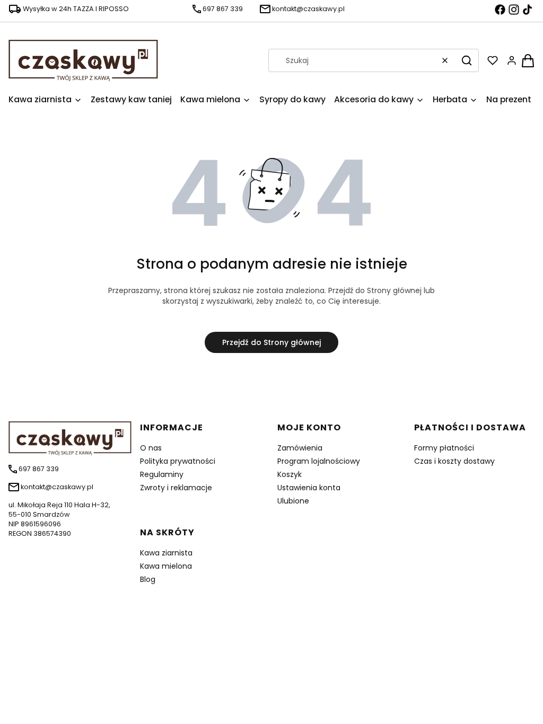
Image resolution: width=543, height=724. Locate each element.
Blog (147, 579)
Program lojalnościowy (318, 461)
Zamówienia (299, 448)
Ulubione (293, 501)
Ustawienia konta (308, 487)
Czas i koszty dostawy (454, 461)
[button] (466, 60)
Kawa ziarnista (166, 553)
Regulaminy (161, 474)
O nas (151, 448)
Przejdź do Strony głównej (271, 342)
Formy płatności (444, 448)
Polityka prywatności (177, 461)
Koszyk (289, 474)
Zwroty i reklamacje (176, 487)
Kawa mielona (166, 566)
